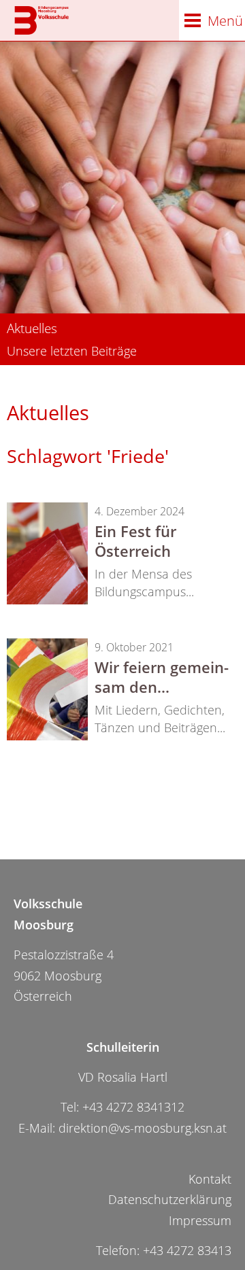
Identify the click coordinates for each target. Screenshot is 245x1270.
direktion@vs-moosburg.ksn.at (143, 1128)
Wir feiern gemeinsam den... (162, 677)
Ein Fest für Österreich (135, 541)
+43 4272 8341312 (133, 1107)
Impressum (200, 1220)
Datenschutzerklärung (169, 1199)
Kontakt (210, 1179)
